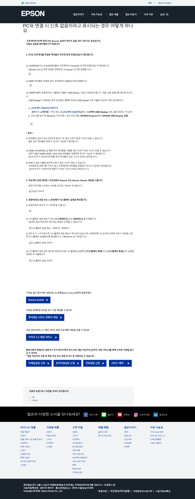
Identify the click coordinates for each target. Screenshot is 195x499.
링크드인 (163, 414)
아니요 (34, 400)
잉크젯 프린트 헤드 (28, 461)
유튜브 (126, 414)
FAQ (74, 465)
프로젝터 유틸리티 (79, 458)
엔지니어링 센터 (105, 436)
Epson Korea (30, 3)
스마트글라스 (77, 443)
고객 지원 (148, 14)
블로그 (110, 414)
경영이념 (127, 436)
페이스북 (94, 414)
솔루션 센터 (103, 432)
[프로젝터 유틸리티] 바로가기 (45, 108)
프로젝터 (24, 443)
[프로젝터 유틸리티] (72, 112)
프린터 (23, 436)
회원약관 (102, 491)
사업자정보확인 (163, 491)
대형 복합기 (25, 432)
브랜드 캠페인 (156, 443)
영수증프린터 (77, 447)
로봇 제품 (76, 450)
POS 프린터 (25, 458)
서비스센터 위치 (79, 461)
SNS (146, 3)
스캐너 (23, 450)
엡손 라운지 (131, 14)
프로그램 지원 (78, 454)
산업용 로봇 (25, 454)
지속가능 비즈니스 (157, 436)
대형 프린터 (25, 447)
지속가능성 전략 (156, 432)
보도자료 (127, 439)
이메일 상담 (77, 472)
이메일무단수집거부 (142, 491)
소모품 (23, 465)
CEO (126, 432)
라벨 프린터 (51, 436)
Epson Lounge (164, 3)
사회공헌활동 (155, 439)
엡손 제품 (113, 14)
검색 (162, 14)
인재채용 (127, 443)
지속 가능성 (96, 14)
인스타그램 (144, 414)
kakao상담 (76, 469)
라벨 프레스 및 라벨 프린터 (31, 439)
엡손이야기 (78, 14)
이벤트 (127, 447)
